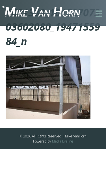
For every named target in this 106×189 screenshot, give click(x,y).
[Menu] (99, 14)
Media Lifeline (62, 141)
